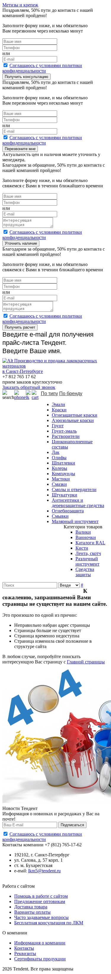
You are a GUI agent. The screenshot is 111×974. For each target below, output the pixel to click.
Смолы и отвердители (74, 489)
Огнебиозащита (68, 510)
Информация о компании (39, 942)
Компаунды (63, 473)
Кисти (81, 548)
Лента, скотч (88, 553)
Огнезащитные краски (74, 415)
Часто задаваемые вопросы (41, 917)
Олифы (59, 457)
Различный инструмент (87, 561)
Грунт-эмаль (64, 431)
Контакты (24, 948)
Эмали (58, 404)
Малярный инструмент (75, 521)
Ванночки (85, 537)
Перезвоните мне (20, 149)
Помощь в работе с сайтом (41, 896)
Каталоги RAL (90, 542)
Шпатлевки (63, 462)
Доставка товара (30, 906)
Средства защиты (84, 572)
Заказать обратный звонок (28, 387)
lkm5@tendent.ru (44, 870)
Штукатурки (64, 494)
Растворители (66, 436)
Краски (59, 409)
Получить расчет (20, 327)
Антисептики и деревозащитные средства (78, 503)
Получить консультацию (26, 76)
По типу (49, 393)
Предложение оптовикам (39, 901)
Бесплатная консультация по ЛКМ (48, 922)
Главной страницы (86, 661)
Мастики (61, 478)
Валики (83, 532)
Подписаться (72, 825)
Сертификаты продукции (40, 958)
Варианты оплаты (32, 912)
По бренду (70, 393)
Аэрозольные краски (73, 420)
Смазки (59, 484)
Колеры (59, 468)
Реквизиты (25, 953)
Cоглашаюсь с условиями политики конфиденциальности (42, 68)
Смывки (60, 516)
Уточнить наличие (21, 243)
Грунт (58, 425)
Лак (55, 452)
